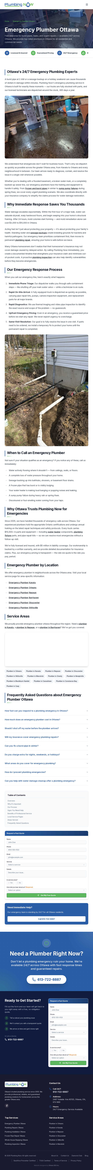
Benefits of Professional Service (20, 813)
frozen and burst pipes (36, 188)
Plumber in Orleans (14, 671)
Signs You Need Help (16, 810)
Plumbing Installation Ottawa (15, 1132)
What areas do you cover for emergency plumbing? (30, 763)
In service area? (12, 880)
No (20, 883)
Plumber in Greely (55, 676)
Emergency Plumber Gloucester (24, 602)
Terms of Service (60, 1161)
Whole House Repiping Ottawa (16, 1140)
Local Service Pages (15, 817)
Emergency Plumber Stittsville (23, 607)
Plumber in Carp (13, 686)
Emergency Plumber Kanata (22, 582)
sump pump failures (68, 188)
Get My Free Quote (48, 895)
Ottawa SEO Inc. (54, 1165)
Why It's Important (14, 804)
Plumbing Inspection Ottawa (15, 1144)
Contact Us (65, 1156)
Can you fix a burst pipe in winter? (21, 746)
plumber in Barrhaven (50, 627)
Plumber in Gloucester (74, 671)
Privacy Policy (76, 1161)
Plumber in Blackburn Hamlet (18, 681)
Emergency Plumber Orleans (22, 587)
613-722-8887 (49, 979)
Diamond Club (77, 1156)
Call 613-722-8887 (46, 919)
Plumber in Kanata (33, 671)
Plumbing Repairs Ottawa (14, 1128)
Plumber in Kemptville (75, 676)
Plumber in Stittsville (15, 676)
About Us (54, 1156)
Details (9, 869)
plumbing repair (22, 240)
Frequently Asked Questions (18, 823)
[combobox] (46, 865)
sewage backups (38, 233)
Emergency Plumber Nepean (22, 592)
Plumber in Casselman (43, 681)
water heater (54, 532)
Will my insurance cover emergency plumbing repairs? (32, 737)
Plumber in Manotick (35, 676)
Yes (11, 883)
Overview (11, 801)
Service (9, 862)
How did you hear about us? (20, 887)
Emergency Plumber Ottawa (15, 1124)
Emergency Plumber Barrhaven (24, 597)
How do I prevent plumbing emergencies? (25, 772)
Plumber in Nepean (52, 671)
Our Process (12, 807)
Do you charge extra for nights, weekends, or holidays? (32, 754)
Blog (86, 1156)
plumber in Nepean (25, 627)
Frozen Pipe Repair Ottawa (15, 1136)
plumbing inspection (42, 257)
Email (8, 854)
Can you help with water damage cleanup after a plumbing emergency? (40, 781)
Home (7, 21)
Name (9, 839)
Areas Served (13, 820)
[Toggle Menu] (87, 4)
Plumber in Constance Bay (66, 681)
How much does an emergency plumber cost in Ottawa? (32, 719)
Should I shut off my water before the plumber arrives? (32, 728)
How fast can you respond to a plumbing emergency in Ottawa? (36, 711)
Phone (9, 847)
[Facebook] (7, 1106)
